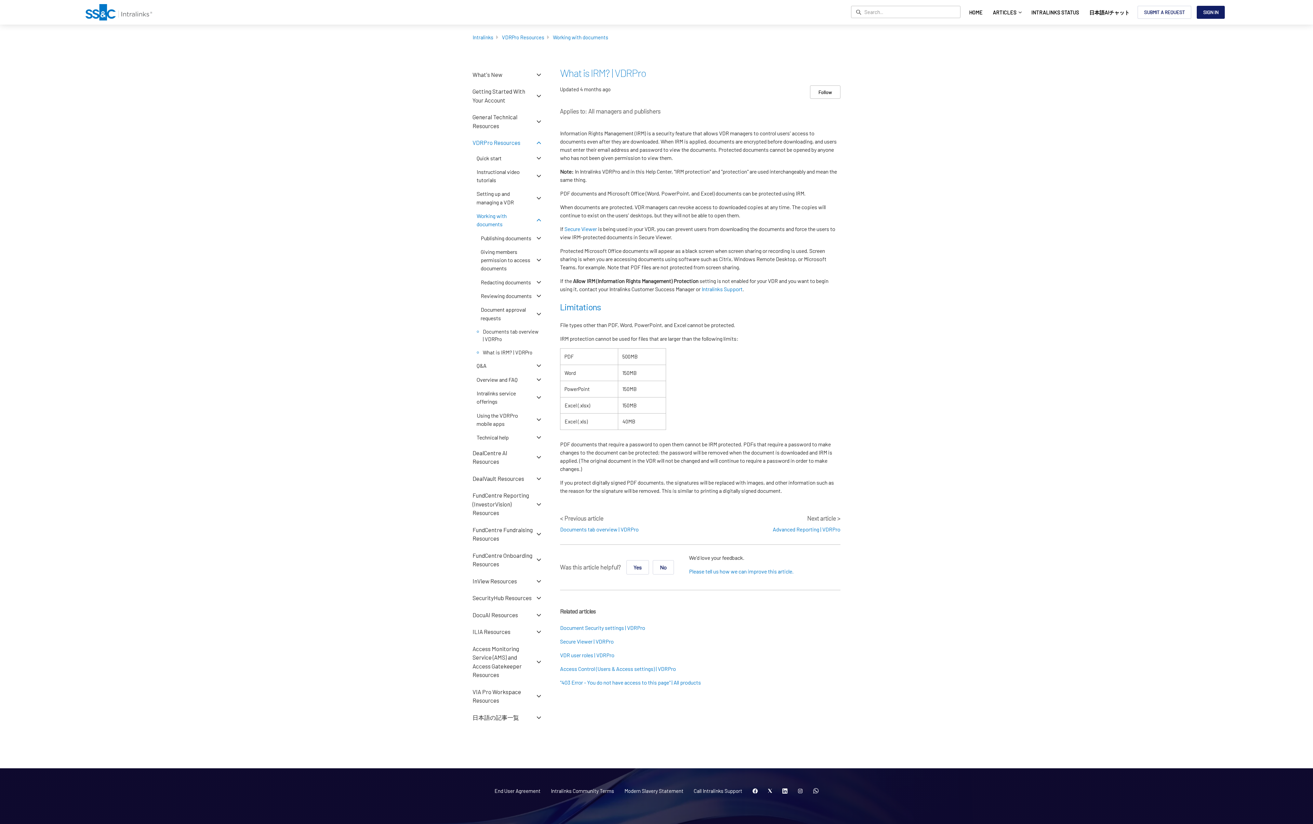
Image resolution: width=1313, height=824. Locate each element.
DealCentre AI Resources (490, 457)
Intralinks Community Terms (582, 791)
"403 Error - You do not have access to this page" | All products (630, 682)
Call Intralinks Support (718, 791)
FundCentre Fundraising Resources (503, 534)
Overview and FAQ (497, 379)
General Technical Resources (495, 121)
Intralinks (483, 37)
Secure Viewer (581, 229)
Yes (638, 567)
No (663, 567)
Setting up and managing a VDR (495, 197)
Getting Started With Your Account (499, 96)
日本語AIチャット (1109, 12)
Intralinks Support (722, 289)
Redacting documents (506, 282)
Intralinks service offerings (496, 397)
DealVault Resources (498, 478)
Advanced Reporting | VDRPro (806, 529)
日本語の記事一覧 (496, 717)
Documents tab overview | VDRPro (599, 529)
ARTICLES (1005, 12)
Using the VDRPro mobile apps (497, 419)
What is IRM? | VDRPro (507, 352)
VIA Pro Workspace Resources (497, 696)
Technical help (493, 437)
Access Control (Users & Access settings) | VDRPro (618, 668)
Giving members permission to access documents (505, 260)
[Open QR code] (816, 791)
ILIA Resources (491, 631)
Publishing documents (506, 238)
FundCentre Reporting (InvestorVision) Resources (501, 504)
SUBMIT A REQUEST (1164, 12)
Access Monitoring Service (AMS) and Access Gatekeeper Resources (497, 661)
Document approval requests (503, 313)
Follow (825, 92)
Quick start (489, 158)
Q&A (482, 365)
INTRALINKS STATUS (1055, 12)
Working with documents (580, 37)
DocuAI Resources (495, 614)
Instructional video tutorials (498, 175)
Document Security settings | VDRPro (602, 627)
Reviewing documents (506, 296)
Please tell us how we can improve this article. (741, 571)
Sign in (1211, 12)
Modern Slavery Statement (654, 791)
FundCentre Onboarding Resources (502, 560)
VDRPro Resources (523, 37)
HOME (976, 12)
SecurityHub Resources (502, 597)
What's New (487, 74)
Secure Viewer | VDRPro (587, 641)
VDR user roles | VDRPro (587, 655)
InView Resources (495, 581)
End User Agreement (517, 791)
